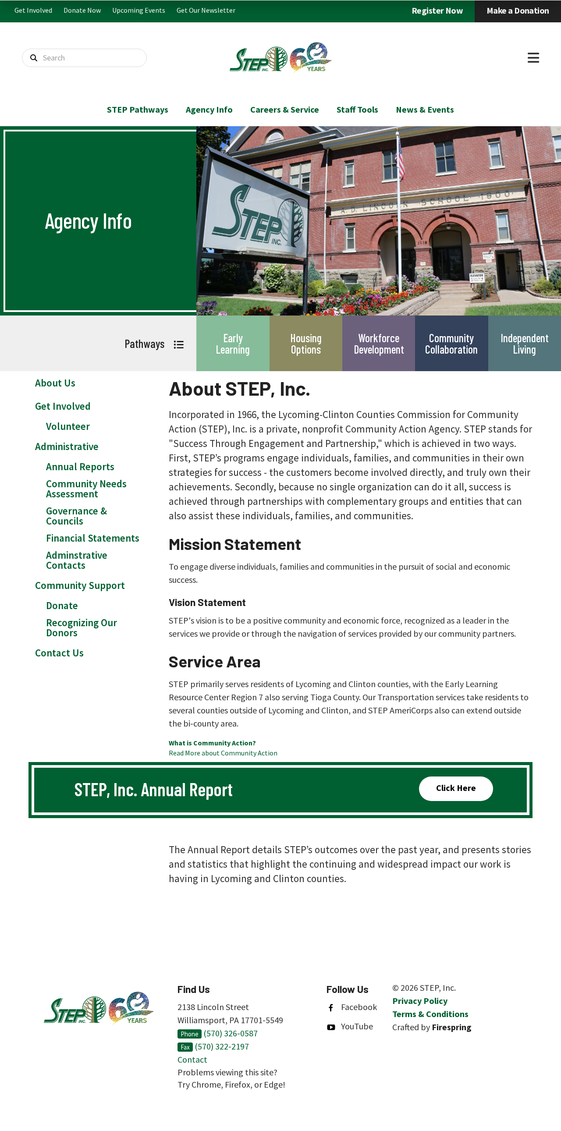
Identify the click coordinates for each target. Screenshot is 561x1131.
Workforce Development (379, 343)
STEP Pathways (137, 109)
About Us (55, 382)
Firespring (452, 1026)
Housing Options (306, 343)
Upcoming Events (138, 10)
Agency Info (209, 109)
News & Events (425, 109)
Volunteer (68, 426)
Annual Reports (80, 466)
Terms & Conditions (430, 1013)
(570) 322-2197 (222, 1046)
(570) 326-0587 (230, 1033)
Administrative (67, 446)
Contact (192, 1059)
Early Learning (233, 343)
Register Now (437, 10)
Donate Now (82, 10)
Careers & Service (284, 109)
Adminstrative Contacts (76, 560)
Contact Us (59, 652)
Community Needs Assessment (86, 488)
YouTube (357, 1026)
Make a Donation (517, 10)
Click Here (456, 787)
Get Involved (33, 10)
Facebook (359, 1006)
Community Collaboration (451, 343)
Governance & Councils (76, 515)
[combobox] (84, 58)
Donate (62, 605)
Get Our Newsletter (206, 10)
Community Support (80, 585)
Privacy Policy (419, 1000)
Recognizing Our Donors (81, 627)
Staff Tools (357, 109)
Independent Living (525, 343)
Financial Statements (92, 538)
